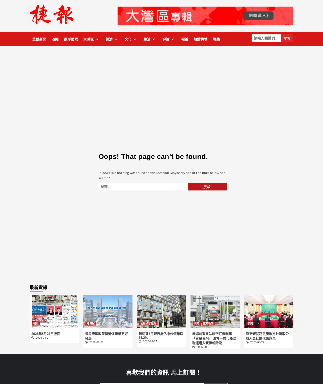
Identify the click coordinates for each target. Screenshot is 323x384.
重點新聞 (39, 39)
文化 (128, 39)
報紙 (184, 39)
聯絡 (216, 39)
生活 (147, 39)
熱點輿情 (201, 39)
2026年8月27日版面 (45, 334)
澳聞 (55, 39)
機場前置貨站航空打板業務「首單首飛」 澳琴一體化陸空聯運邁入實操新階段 (214, 338)
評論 (165, 39)
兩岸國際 (71, 39)
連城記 (91, 323)
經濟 (109, 39)
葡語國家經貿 (148, 323)
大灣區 (88, 39)
